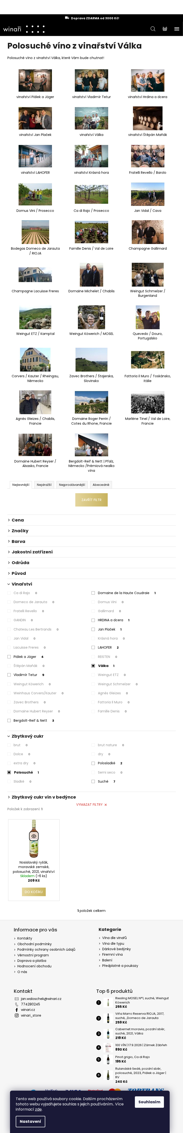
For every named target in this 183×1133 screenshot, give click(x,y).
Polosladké (110, 763)
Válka (106, 665)
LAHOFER (108, 647)
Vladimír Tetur (29, 674)
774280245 (30, 1004)
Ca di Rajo (25, 593)
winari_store (31, 1015)
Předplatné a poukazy (120, 966)
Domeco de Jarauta (34, 602)
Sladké (22, 781)
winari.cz (28, 1009)
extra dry (25, 763)
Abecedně (101, 484)
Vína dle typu (113, 943)
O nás (22, 971)
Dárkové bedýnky (116, 949)
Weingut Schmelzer (118, 684)
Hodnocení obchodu (34, 966)
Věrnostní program (33, 955)
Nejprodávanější (72, 484)
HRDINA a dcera (113, 620)
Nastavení (30, 1121)
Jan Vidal (25, 638)
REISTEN (107, 656)
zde (38, 1109)
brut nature (111, 745)
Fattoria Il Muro (114, 702)
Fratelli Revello (29, 611)
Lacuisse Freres (30, 647)
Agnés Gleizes (113, 693)
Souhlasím (149, 1102)
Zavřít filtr (91, 499)
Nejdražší (44, 484)
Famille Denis (112, 711)
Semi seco (110, 772)
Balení (107, 960)
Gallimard (109, 611)
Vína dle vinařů (114, 938)
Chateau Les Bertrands (36, 629)
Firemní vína (112, 954)
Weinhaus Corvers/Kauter (39, 693)
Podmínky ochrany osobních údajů (46, 949)
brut (21, 745)
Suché (106, 781)
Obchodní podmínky (34, 944)
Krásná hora (111, 638)
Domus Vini (111, 602)
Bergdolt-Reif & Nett (34, 720)
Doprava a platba (31, 960)
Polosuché (26, 772)
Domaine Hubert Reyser (37, 711)
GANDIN (23, 620)
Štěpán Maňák (29, 665)
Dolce (22, 754)
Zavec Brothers (30, 702)
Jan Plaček (110, 629)
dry (104, 754)
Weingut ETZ (112, 674)
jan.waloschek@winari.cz (41, 998)
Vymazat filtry (89, 804)
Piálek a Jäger (29, 656)
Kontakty (24, 938)
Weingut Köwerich (32, 684)
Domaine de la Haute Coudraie (127, 593)
